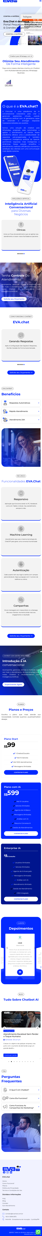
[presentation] (4, 1028)
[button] (2, 26)
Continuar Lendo (10, 1055)
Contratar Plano (21, 772)
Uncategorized (9, 1031)
